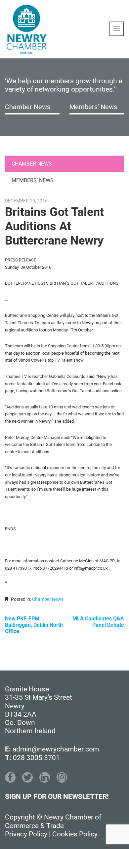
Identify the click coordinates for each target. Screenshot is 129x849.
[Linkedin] (44, 777)
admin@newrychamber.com (56, 749)
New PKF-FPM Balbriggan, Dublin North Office (34, 624)
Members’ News (93, 107)
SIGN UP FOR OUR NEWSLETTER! (57, 797)
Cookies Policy (75, 834)
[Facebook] (10, 777)
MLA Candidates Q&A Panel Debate (98, 621)
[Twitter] (27, 777)
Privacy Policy (26, 834)
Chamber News (27, 107)
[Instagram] (62, 777)
